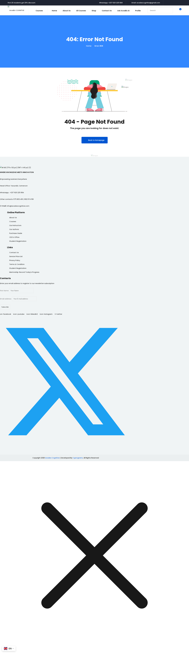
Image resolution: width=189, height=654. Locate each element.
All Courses (81, 11)
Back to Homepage (96, 140)
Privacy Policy (14, 260)
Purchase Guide (15, 233)
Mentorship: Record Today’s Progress (24, 272)
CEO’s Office (14, 237)
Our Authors (14, 229)
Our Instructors (15, 225)
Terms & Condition (16, 264)
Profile (138, 11)
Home (54, 11)
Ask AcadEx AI (123, 11)
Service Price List (16, 256)
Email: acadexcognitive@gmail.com (146, 3)
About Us (67, 11)
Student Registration (17, 241)
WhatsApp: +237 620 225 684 (111, 3)
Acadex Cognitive (52, 458)
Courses (12, 221)
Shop (94, 11)
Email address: (6, 299)
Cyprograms (78, 458)
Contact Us (107, 11)
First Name (4, 290)
